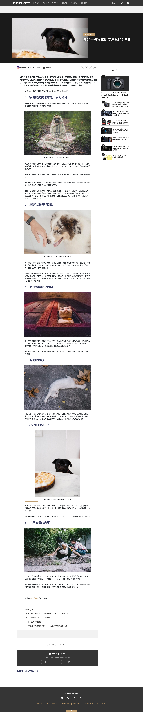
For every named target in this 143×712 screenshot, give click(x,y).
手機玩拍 (74, 3)
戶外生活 (46, 3)
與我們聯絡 (89, 704)
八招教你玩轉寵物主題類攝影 (39, 618)
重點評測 (65, 3)
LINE (86, 67)
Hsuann (23, 68)
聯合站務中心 (101, 704)
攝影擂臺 (83, 3)
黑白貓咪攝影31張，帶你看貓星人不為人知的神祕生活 (48, 614)
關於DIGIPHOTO (42, 704)
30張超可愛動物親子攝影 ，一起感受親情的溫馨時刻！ (48, 626)
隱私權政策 (77, 704)
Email (94, 67)
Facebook (82, 67)
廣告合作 (55, 704)
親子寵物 (51, 644)
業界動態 (55, 3)
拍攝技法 (36, 3)
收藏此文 (49, 68)
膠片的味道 (34, 598)
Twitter (90, 67)
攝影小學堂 (62, 644)
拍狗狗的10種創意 (34, 622)
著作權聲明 (66, 704)
